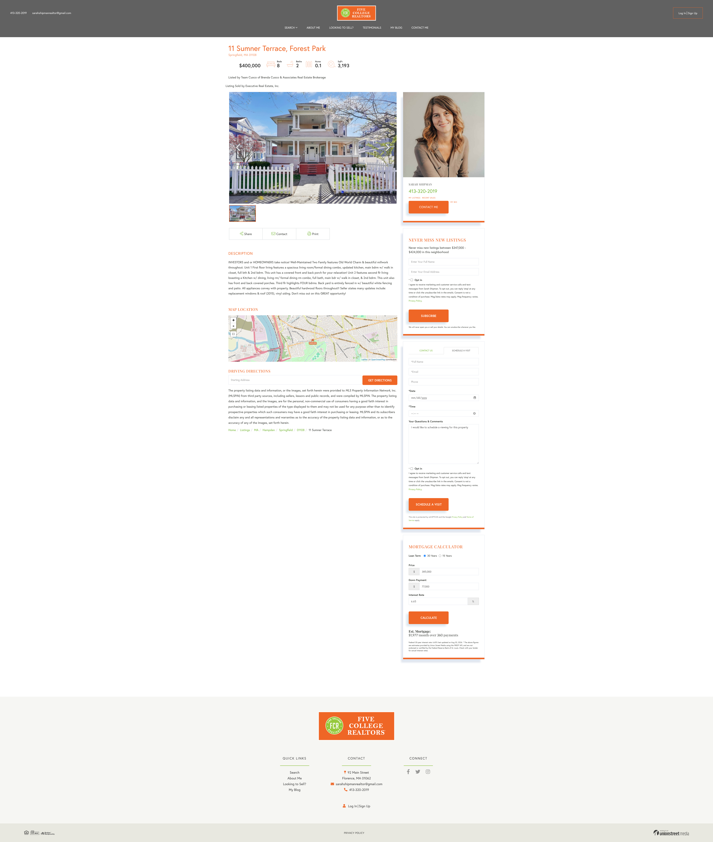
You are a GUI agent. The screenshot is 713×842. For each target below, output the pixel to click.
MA (256, 430)
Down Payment (418, 580)
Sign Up (692, 13)
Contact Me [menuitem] (419, 28)
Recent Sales (429, 198)
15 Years (447, 555)
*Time (412, 406)
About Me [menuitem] (294, 778)
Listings (245, 430)
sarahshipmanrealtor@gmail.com (51, 13)
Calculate (429, 618)
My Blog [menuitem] (396, 28)
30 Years (432, 555)
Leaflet (364, 359)
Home (232, 430)
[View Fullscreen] (233, 334)
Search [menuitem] (290, 28)
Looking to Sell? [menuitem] (341, 28)
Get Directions (380, 380)
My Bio (453, 202)
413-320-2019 (18, 13)
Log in (682, 13)
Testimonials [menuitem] (372, 28)
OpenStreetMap (378, 359)
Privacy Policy (415, 300)
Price (412, 565)
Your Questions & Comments (426, 421)
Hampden (269, 430)
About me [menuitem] (313, 28)
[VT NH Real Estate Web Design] (671, 832)
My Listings (414, 198)
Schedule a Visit (461, 350)
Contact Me (428, 207)
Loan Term (415, 555)
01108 (301, 430)
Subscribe (428, 316)
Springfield (286, 430)
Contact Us (426, 350)
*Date (412, 391)
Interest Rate (416, 595)
